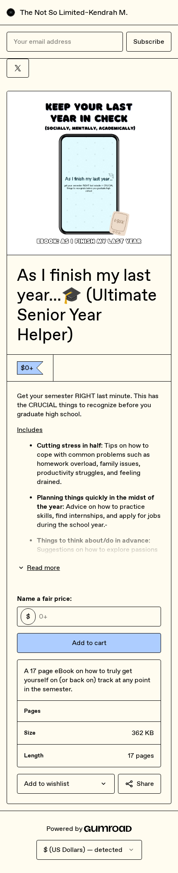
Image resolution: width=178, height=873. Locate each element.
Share (145, 784)
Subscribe (148, 41)
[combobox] (66, 784)
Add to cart (89, 643)
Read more (43, 568)
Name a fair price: (44, 599)
